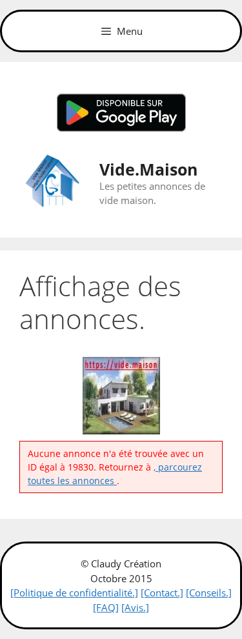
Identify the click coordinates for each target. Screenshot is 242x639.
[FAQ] (106, 607)
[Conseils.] (209, 592)
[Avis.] (135, 607)
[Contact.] (162, 592)
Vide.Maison (148, 169)
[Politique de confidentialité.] (74, 592)
